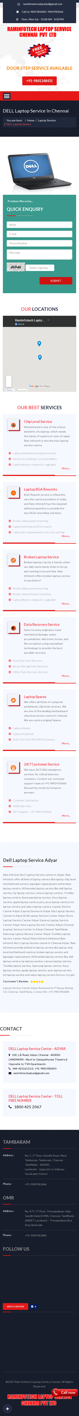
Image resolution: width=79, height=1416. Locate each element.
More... (66, 468)
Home (30, 120)
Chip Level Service (38, 422)
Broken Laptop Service (41, 557)
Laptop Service (47, 120)
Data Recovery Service (41, 625)
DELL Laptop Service (19, 124)
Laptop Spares (35, 697)
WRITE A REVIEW (15, 1306)
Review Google (65, 974)
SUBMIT (55, 280)
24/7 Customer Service (41, 764)
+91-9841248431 (39, 81)
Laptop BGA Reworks (40, 489)
